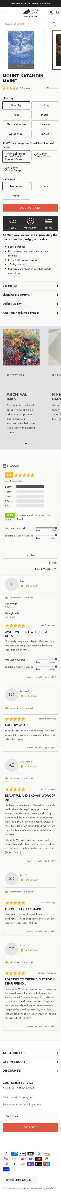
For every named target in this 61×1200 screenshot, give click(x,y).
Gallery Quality (12, 304)
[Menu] (3, 12)
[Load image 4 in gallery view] (21, 50)
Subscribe (30, 1127)
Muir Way (15, 1188)
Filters (32, 555)
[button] (16, 88)
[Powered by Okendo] (11, 466)
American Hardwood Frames (21, 313)
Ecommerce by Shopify (42, 1188)
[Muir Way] (30, 13)
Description (10, 286)
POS (23, 1188)
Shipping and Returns (16, 295)
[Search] (54, 23)
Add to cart (30, 208)
